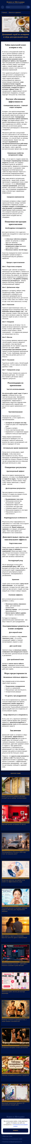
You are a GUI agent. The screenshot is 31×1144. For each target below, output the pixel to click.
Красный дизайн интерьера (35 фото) (14, 824)
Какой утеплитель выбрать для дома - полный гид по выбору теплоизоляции (14, 797)
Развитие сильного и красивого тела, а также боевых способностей (14, 1020)
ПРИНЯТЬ (15, 1130)
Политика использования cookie (12, 1139)
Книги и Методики (15, 2)
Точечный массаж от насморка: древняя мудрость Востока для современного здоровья (14, 909)
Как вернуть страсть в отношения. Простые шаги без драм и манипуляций (14, 936)
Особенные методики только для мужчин (15, 1047)
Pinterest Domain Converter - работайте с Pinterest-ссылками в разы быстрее (14, 964)
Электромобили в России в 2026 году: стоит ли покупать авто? (14, 853)
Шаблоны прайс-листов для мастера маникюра (13, 992)
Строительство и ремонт (22, 794)
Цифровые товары (24, 961)
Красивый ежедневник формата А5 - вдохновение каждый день (13, 1104)
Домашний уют (25, 822)
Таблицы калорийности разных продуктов (15, 1075)
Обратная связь (7, 1136)
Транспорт (26, 850)
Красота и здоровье (15, 12)
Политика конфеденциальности (12, 1141)
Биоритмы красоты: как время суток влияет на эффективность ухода (13, 880)
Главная (4, 12)
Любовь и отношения (23, 933)
